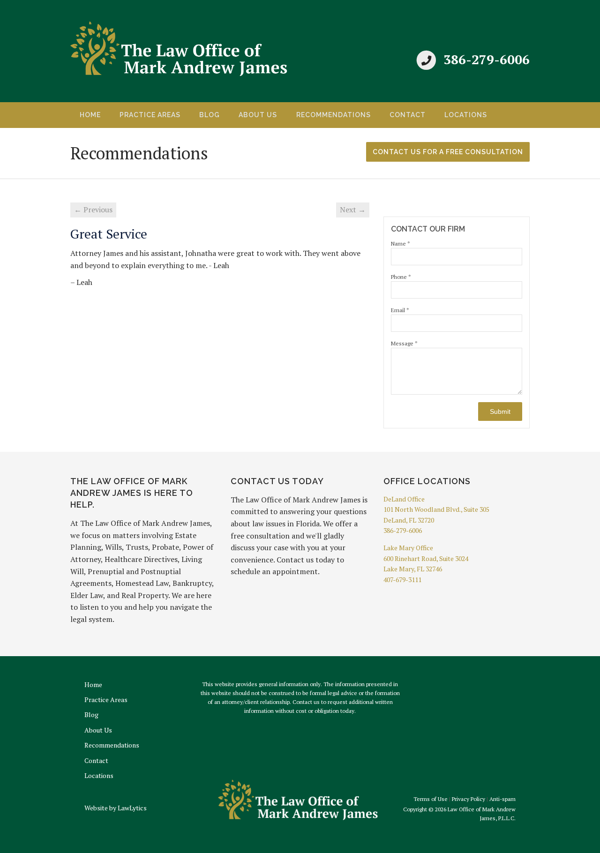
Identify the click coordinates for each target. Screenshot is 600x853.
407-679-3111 (402, 579)
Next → (353, 209)
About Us (258, 115)
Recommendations (333, 115)
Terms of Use (430, 798)
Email (400, 310)
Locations (465, 115)
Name (400, 243)
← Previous (93, 209)
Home (90, 115)
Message (404, 343)
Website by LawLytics (115, 807)
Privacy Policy (468, 798)
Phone (401, 276)
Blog (209, 115)
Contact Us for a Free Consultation (448, 152)
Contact (408, 115)
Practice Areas (150, 115)
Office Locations (427, 481)
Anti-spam (502, 798)
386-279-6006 (486, 59)
